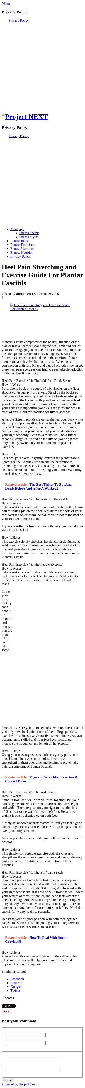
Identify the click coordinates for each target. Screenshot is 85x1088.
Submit (7, 1080)
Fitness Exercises (22, 245)
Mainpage (17, 229)
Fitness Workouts (22, 248)
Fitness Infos (19, 241)
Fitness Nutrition (21, 252)
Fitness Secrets (29, 233)
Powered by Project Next (19, 1084)
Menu (6, 3)
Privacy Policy (19, 20)
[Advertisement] (42, 64)
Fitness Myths (28, 237)
